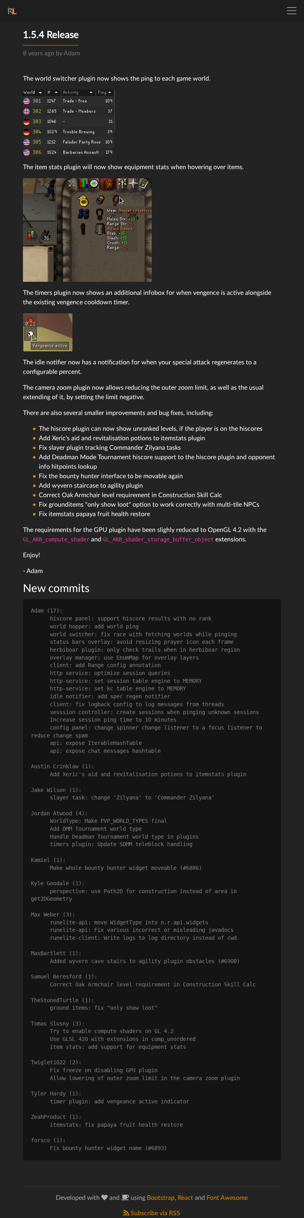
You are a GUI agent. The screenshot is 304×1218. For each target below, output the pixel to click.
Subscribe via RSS (154, 1213)
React (185, 1198)
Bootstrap (161, 1198)
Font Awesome (227, 1198)
